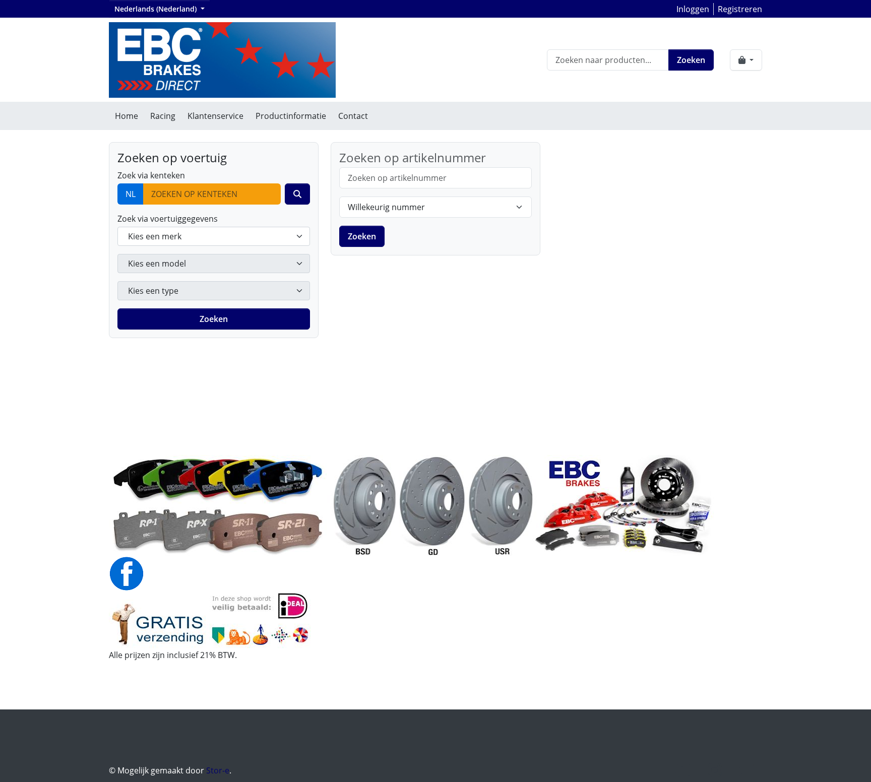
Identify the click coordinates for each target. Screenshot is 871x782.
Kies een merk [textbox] (154, 236)
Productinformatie (291, 115)
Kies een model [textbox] (157, 263)
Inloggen (692, 9)
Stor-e (217, 770)
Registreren (740, 9)
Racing (162, 115)
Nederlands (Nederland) (156, 9)
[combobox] (213, 236)
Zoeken (691, 60)
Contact (353, 115)
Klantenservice (215, 115)
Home (126, 115)
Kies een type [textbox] (153, 290)
